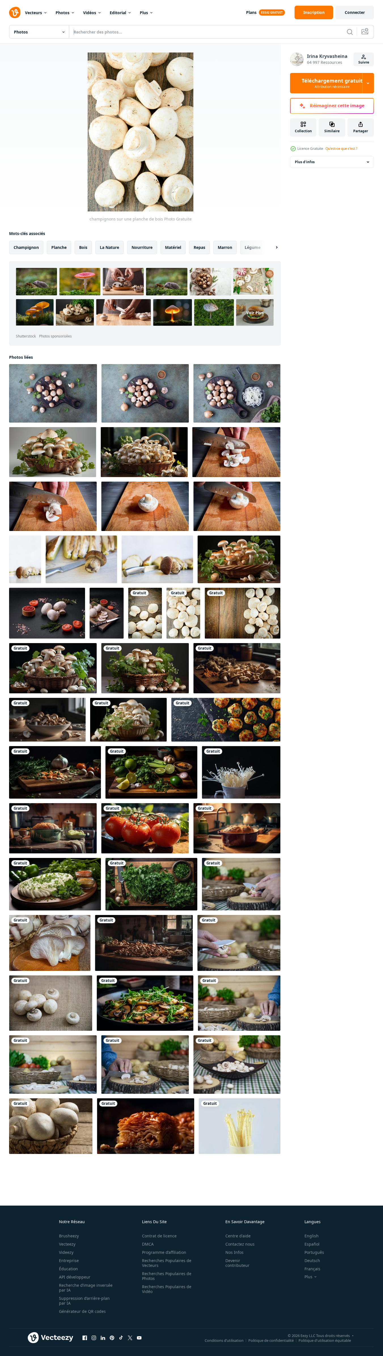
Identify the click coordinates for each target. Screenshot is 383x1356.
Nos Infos (234, 1252)
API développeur (74, 1277)
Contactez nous (240, 1244)
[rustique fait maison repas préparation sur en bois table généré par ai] (53, 828)
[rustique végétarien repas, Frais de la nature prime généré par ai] (144, 943)
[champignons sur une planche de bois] (145, 613)
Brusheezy (69, 1236)
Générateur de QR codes (82, 1311)
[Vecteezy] (14, 12)
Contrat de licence (159, 1236)
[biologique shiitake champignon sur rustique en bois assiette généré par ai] (47, 720)
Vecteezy (67, 1244)
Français (312, 1268)
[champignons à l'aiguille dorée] (241, 772)
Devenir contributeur (237, 1263)
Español (311, 1244)
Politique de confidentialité (271, 1340)
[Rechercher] (349, 31)
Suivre (363, 62)
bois (83, 247)
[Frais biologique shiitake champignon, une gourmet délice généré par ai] (236, 668)
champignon (26, 247)
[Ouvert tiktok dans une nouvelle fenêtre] (121, 1337)
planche (59, 247)
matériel (173, 247)
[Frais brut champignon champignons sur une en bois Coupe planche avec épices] (47, 613)
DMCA (148, 1244)
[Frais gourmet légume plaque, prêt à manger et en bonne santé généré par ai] (145, 1126)
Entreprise (69, 1260)
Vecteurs (33, 12)
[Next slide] (272, 247)
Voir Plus (255, 312)
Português (314, 1252)
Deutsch (312, 1260)
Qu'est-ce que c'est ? (341, 148)
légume (253, 247)
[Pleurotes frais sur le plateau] (49, 943)
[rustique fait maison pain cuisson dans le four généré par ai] (236, 828)
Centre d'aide (238, 1236)
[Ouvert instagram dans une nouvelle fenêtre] (94, 1337)
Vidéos (89, 12)
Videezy (66, 1252)
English (311, 1236)
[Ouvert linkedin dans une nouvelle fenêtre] (103, 1337)
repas (199, 247)
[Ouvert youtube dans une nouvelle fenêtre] (139, 1337)
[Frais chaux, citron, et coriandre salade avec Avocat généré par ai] (151, 772)
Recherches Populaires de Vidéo (166, 1289)
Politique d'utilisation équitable (325, 1340)
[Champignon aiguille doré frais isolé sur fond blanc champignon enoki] (239, 1126)
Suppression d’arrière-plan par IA (84, 1301)
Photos (62, 12)
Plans (251, 12)
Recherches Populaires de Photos (166, 1276)
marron (225, 247)
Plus (144, 12)
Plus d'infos (305, 161)
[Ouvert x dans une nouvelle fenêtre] (130, 1337)
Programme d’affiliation (164, 1252)
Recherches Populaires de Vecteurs (166, 1263)
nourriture (142, 247)
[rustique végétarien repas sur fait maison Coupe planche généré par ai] (55, 772)
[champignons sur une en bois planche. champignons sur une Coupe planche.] (236, 452)
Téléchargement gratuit (332, 83)
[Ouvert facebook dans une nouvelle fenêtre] (84, 1337)
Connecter (355, 12)
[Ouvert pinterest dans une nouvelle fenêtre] (112, 1337)
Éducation (68, 1268)
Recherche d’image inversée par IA (86, 1287)
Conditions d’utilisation (224, 1340)
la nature (109, 247)
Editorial (118, 12)
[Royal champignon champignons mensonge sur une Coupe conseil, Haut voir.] (53, 393)
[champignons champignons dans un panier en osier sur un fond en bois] (50, 1126)
